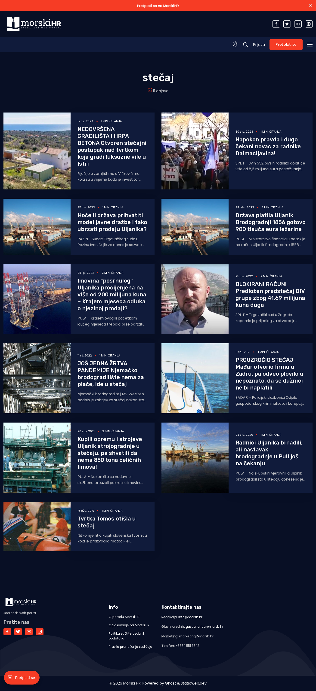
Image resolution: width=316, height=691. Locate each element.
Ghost (170, 683)
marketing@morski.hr (196, 636)
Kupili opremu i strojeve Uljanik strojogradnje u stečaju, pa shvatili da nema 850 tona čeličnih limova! (109, 453)
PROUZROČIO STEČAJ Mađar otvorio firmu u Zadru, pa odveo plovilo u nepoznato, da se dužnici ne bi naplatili (269, 374)
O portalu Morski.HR (124, 617)
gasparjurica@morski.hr (204, 626)
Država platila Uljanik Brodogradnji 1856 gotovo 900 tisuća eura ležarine (270, 222)
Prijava (259, 44)
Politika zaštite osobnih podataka (127, 636)
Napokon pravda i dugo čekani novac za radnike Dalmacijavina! (268, 146)
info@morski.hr (190, 617)
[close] (310, 5)
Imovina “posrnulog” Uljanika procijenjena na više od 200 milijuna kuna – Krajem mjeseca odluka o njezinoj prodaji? (111, 294)
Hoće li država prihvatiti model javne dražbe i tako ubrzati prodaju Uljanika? (112, 222)
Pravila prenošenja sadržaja (130, 646)
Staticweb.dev (194, 683)
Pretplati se (286, 44)
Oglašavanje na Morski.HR (129, 625)
